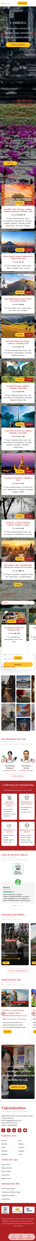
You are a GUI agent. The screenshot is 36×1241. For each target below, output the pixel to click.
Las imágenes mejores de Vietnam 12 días (14, 629)
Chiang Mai (21, 223)
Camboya (21, 115)
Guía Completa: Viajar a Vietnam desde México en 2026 (15, 1014)
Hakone (13, 266)
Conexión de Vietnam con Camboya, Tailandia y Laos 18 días (18, 432)
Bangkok (7, 223)
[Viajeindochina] (6, 3)
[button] (3, 33)
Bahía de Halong (18, 219)
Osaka (24, 266)
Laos (15, 115)
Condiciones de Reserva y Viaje (10, 1192)
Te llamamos (22, 3)
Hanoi (10, 219)
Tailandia (29, 115)
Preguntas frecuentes (8, 1195)
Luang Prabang (18, 447)
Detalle (6, 963)
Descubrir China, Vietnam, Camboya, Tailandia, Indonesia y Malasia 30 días (18, 210)
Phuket (28, 223)
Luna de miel (5, 1175)
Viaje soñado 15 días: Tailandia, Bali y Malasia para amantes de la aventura (18, 566)
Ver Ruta (20, 203)
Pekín (21, 226)
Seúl (10, 310)
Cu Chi (5, 490)
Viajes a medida (6, 1171)
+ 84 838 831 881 (12, 1125)
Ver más (10, 163)
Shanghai (27, 226)
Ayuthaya (14, 223)
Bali (15, 117)
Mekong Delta (19, 221)
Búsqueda (18, 664)
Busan (29, 308)
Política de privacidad (8, 1189)
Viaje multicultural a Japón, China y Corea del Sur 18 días (18, 300)
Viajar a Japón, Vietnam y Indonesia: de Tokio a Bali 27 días (18, 257)
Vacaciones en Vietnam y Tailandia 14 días (18, 479)
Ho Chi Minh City (9, 221)
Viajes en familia (6, 1168)
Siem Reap (28, 221)
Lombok (26, 268)
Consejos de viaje (18, 1010)
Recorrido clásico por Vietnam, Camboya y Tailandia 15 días (18, 342)
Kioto (19, 266)
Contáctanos (5, 1199)
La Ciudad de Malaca (25, 577)
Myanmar (4, 1144)
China (20, 117)
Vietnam (9, 115)
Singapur (21, 1151)
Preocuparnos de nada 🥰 (11, 958)
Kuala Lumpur (10, 226)
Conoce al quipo (18, 776)
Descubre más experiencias (18, 971)
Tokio (8, 266)
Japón (25, 117)
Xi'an (18, 310)
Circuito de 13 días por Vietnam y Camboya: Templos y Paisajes (18, 524)
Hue (29, 351)
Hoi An (27, 219)
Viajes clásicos (5, 1165)
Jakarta (9, 268)
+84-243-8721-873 (11, 1123)
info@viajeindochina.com (14, 1121)
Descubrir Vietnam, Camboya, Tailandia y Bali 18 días (18, 387)
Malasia (20, 1144)
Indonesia (4, 1154)
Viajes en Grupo (6, 1178)
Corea (31, 117)
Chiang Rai (25, 445)
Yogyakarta (15, 268)
